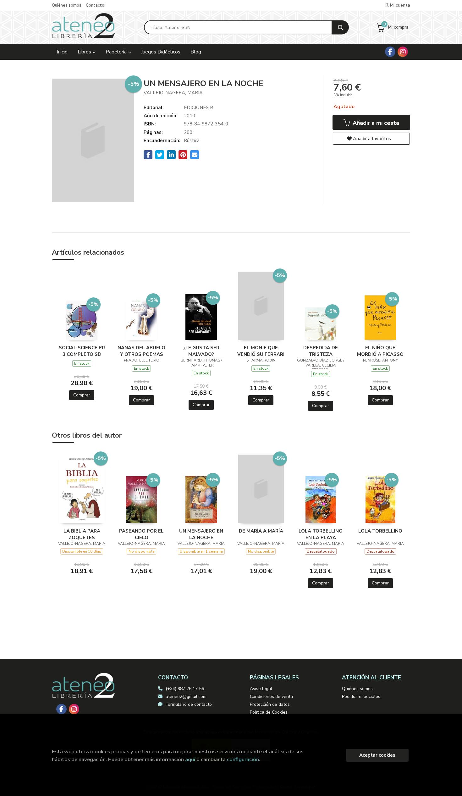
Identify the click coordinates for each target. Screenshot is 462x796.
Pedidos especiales (361, 696)
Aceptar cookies (377, 755)
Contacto (95, 5)
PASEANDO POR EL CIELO (141, 534)
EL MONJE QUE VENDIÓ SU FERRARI (260, 351)
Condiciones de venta (271, 696)
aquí (190, 759)
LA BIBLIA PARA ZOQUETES (81, 534)
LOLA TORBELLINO (380, 531)
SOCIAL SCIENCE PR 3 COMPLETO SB (82, 351)
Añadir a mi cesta (375, 123)
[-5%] (81, 320)
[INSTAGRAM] (403, 52)
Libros (85, 51)
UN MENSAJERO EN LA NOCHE (201, 534)
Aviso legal (261, 689)
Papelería (117, 51)
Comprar (81, 395)
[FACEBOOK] (390, 52)
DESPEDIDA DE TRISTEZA (320, 351)
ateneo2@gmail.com (186, 696)
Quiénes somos (66, 5)
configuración (243, 759)
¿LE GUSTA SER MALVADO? (201, 351)
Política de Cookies (269, 712)
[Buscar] (340, 27)
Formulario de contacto (189, 704)
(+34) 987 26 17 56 (185, 689)
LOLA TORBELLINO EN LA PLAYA (321, 534)
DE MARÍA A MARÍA (261, 531)
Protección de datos (270, 704)
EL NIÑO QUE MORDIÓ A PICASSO (380, 351)
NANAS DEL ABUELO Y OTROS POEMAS (141, 351)
